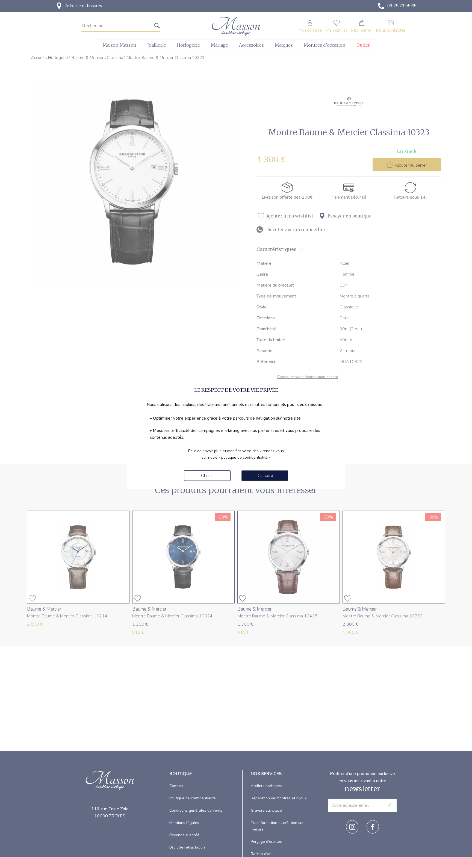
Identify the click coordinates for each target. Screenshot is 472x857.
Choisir (207, 476)
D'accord (264, 476)
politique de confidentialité (244, 457)
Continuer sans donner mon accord (307, 376)
